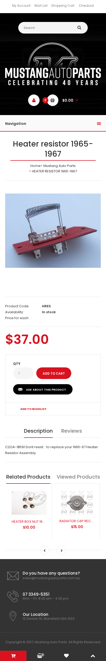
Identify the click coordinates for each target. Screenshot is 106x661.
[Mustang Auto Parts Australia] (53, 84)
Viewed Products (78, 476)
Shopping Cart (62, 5)
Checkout (86, 5)
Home (35, 165)
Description (38, 430)
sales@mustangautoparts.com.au (51, 578)
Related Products (28, 476)
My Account (21, 5)
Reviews (71, 430)
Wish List (41, 5)
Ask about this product (46, 390)
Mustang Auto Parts (59, 165)
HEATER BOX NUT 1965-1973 (33, 521)
